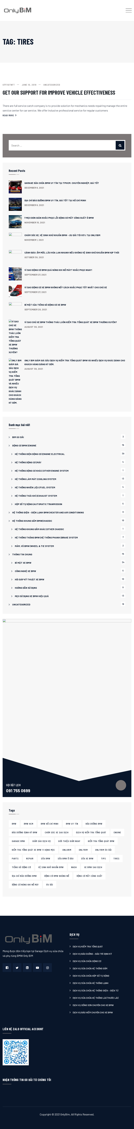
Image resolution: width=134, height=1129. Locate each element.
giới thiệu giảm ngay (69, 841)
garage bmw (18, 841)
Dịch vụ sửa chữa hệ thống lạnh (90, 983)
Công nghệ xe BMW (25, 571)
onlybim (83, 849)
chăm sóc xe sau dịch (57, 832)
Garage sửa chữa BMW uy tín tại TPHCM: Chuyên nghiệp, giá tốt (61, 183)
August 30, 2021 (33, 326)
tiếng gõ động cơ (21, 867)
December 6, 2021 (34, 187)
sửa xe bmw (87, 858)
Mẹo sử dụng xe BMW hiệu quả (32, 596)
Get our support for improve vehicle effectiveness (59, 92)
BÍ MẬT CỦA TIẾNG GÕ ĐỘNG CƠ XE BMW (45, 304)
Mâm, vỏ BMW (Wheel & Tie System (34, 546)
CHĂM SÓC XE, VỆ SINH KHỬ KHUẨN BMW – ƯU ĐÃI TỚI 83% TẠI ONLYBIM (62, 235)
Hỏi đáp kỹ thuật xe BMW (29, 579)
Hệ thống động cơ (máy (28, 462)
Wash (74, 867)
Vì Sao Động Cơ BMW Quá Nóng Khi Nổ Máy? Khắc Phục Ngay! (58, 270)
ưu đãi (49, 884)
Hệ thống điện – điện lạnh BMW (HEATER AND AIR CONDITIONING (48, 512)
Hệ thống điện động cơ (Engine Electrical (40, 454)
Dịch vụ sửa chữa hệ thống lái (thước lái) (95, 997)
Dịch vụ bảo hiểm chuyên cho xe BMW (93, 1012)
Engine (117, 832)
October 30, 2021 (34, 257)
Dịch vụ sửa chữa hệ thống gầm (90, 968)
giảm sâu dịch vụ (41, 841)
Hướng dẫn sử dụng (26, 587)
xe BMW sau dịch (93, 867)
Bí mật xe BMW (23, 562)
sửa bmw (45, 858)
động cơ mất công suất (89, 875)
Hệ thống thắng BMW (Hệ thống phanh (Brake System (46, 537)
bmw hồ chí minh (49, 823)
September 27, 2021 (35, 274)
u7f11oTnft (9, 84)
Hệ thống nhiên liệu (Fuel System (35, 487)
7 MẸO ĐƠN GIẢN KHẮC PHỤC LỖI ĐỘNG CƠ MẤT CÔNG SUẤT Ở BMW (59, 217)
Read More (8, 115)
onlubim (66, 849)
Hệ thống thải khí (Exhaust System (36, 495)
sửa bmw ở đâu (66, 858)
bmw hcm (28, 823)
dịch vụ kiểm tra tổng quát (91, 832)
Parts (15, 858)
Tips (103, 858)
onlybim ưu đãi (103, 849)
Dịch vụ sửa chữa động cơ (87, 961)
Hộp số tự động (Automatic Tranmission (38, 504)
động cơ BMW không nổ (56, 875)
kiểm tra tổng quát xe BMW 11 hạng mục (33, 849)
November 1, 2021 (34, 239)
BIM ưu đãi (18, 437)
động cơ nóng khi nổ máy (25, 884)
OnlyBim (65, 1114)
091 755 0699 (18, 790)
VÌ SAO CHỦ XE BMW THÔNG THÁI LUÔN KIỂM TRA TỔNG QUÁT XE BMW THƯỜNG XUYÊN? (70, 322)
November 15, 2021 (34, 222)
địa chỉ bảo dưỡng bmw (24, 875)
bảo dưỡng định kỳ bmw (24, 832)
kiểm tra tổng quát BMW (101, 841)
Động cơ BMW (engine (24, 445)
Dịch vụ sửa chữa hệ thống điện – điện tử (95, 990)
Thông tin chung (22, 554)
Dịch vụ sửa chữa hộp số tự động (91, 975)
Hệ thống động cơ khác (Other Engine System (42, 470)
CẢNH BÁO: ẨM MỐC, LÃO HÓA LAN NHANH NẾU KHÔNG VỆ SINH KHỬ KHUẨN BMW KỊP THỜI (71, 252)
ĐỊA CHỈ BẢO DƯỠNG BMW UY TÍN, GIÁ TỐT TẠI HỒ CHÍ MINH (55, 200)
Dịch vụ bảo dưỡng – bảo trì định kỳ (92, 953)
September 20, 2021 (35, 309)
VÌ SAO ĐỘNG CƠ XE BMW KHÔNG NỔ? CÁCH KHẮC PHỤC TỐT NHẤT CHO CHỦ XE (65, 287)
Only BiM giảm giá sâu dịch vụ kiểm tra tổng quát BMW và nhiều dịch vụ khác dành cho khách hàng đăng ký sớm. (74, 362)
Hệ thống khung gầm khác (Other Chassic (39, 529)
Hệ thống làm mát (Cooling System (35, 479)
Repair (30, 858)
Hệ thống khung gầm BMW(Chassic (32, 520)
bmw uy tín (72, 823)
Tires (116, 858)
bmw (14, 823)
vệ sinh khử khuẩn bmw (51, 867)
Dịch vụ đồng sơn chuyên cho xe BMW (93, 1005)
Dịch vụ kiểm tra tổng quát (88, 946)
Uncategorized (51, 84)
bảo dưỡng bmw (94, 823)
